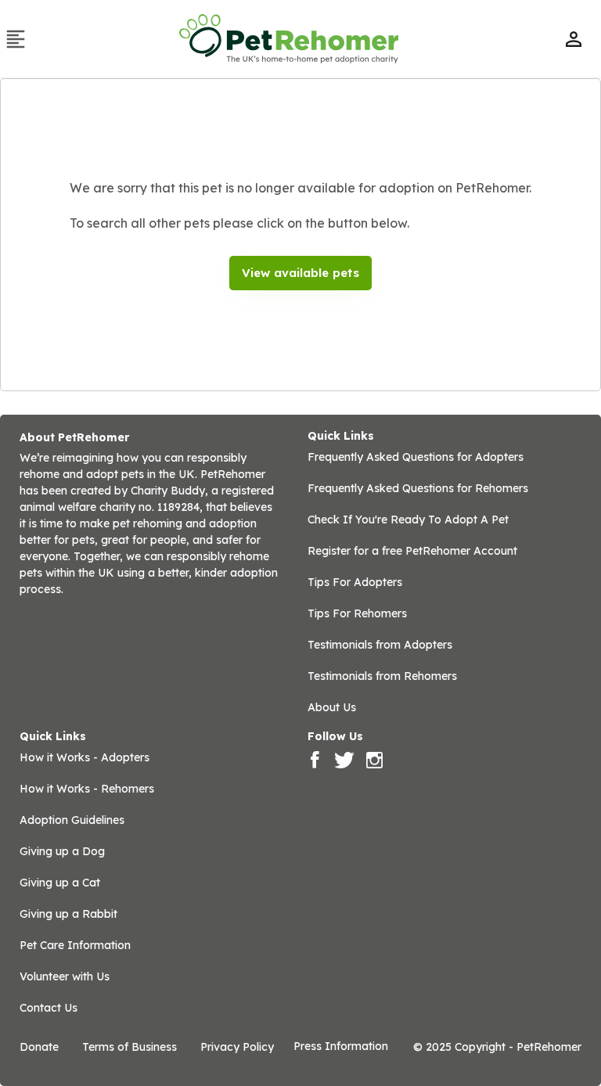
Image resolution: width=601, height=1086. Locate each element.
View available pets (300, 272)
